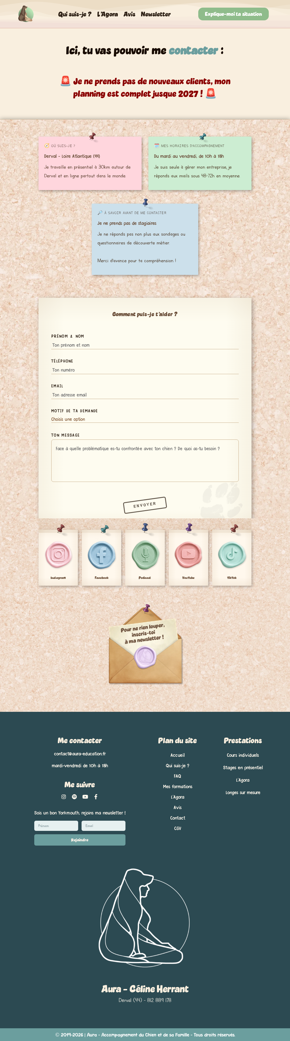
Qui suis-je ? (75, 14)
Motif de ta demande (74, 410)
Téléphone (62, 360)
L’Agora (107, 14)
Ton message (65, 434)
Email (57, 385)
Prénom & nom (67, 336)
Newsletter (156, 14)
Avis (129, 14)
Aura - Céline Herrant (145, 989)
